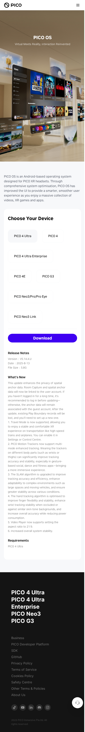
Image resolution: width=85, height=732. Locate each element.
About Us (18, 695)
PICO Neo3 (26, 613)
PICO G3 (22, 621)
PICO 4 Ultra (27, 592)
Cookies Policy (22, 676)
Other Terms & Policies (28, 688)
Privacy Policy (21, 663)
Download (42, 338)
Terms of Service (24, 669)
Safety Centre (21, 682)
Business (17, 638)
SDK (14, 651)
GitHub (16, 657)
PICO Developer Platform (30, 644)
